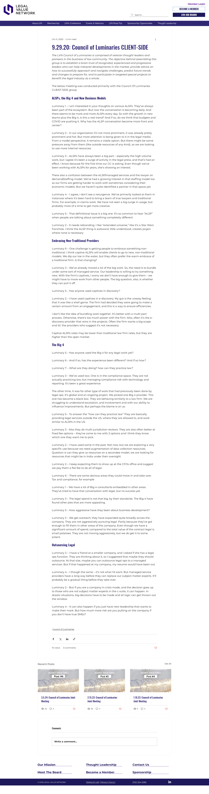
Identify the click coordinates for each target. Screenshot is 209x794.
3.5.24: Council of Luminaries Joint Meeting (58, 699)
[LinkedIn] (170, 782)
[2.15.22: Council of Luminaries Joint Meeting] (104, 680)
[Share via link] (74, 639)
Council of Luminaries (63, 629)
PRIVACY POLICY (107, 782)
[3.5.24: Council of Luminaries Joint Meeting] (58, 680)
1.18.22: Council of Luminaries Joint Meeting (148, 699)
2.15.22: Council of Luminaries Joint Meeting (102, 699)
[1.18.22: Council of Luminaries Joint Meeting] (150, 680)
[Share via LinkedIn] (67, 639)
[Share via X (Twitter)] (60, 639)
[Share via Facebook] (53, 639)
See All (168, 663)
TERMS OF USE (92, 782)
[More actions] (155, 39)
